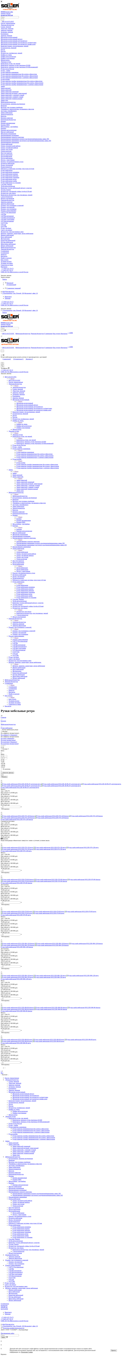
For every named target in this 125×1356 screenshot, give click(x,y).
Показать (4, 777)
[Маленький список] (1, 747)
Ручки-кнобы (20, 463)
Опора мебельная (22, 552)
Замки (14, 473)
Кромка (18, 519)
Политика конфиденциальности (13, 1328)
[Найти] (2, 19)
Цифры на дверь (21, 424)
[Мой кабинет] (2, 353)
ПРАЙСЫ (4, 1307)
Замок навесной (21, 480)
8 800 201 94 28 (14, 272)
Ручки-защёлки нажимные (25, 452)
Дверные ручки (17, 434)
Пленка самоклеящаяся (20, 639)
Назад (12, 378)
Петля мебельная (22, 568)
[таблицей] (4, 745)
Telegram (7, 298)
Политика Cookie (27, 1352)
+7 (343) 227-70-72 (7, 268)
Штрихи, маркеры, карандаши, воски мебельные (28, 666)
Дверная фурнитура (19, 387)
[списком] (3, 745)
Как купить (12, 699)
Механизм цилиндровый (24, 403)
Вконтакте (8, 296)
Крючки (19, 529)
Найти (3, 1337)
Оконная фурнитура (19, 622)
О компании (13, 687)
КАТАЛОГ (4, 1309)
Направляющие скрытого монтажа (28, 541)
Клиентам (4, 1305)
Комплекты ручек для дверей (26, 440)
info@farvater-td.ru (8, 291)
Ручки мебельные (22, 585)
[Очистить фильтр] (2, 775)
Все (2, 1073)
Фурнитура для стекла (23, 611)
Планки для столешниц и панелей (23, 631)
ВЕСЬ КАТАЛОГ (14, 380)
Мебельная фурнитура (19, 496)
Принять (113, 1350)
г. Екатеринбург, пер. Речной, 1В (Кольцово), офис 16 (20, 293)
